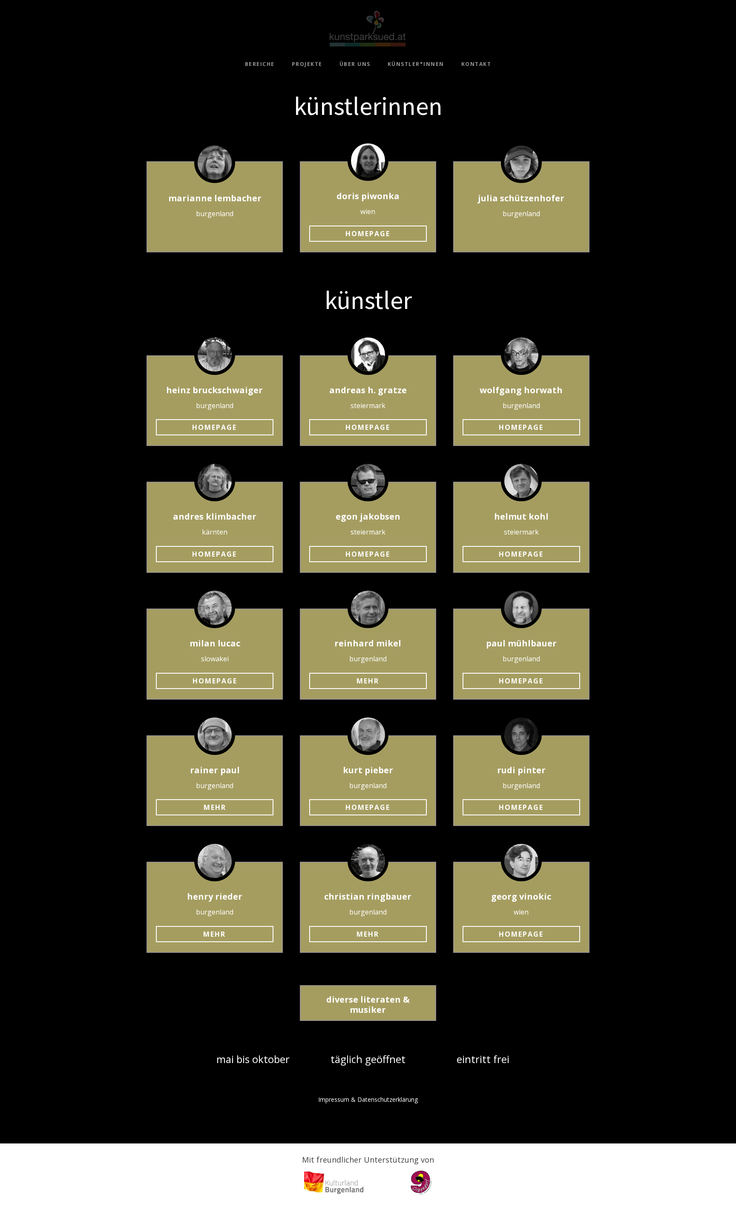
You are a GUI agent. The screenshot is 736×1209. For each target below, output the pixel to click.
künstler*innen (416, 64)
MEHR (367, 934)
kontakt (476, 64)
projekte (307, 64)
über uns (355, 64)
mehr (367, 681)
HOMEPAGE (521, 427)
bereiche (260, 64)
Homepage (367, 233)
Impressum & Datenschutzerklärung (368, 1099)
